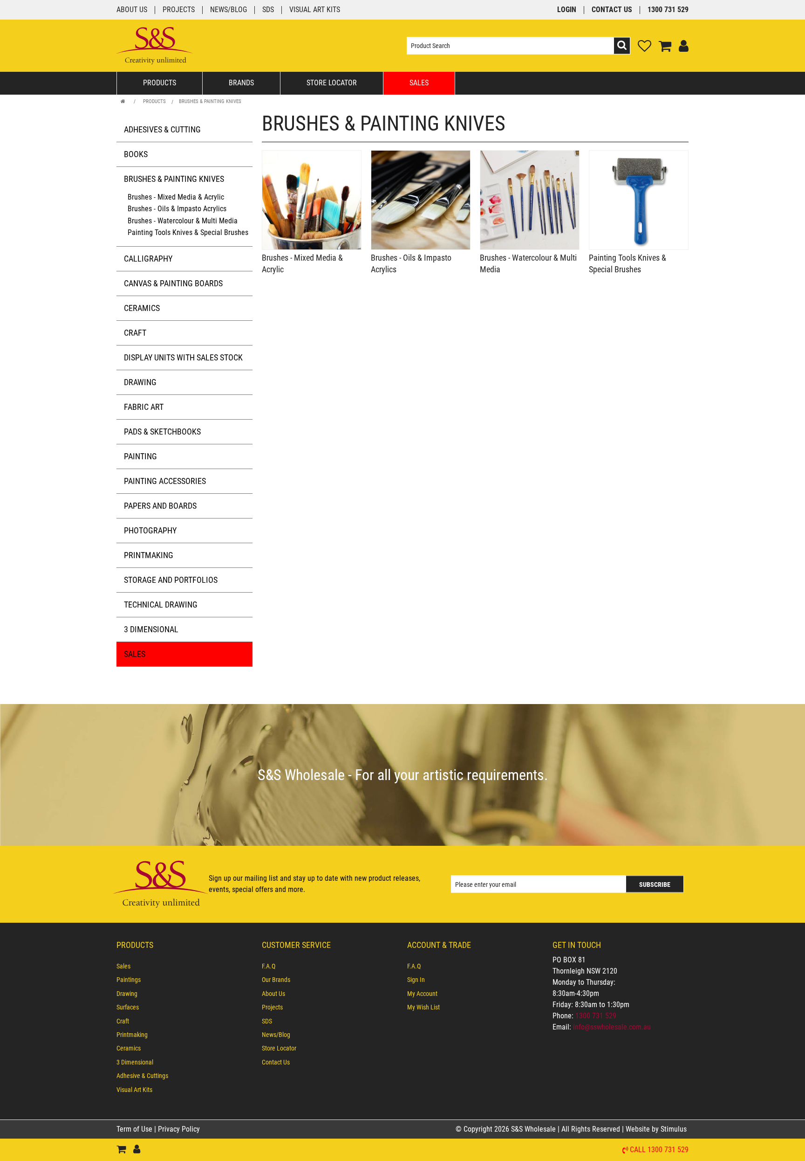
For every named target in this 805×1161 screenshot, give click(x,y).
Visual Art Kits (314, 10)
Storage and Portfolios (171, 580)
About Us (131, 10)
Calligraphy (148, 258)
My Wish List (423, 1007)
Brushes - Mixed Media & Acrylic (176, 197)
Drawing (140, 382)
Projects (179, 10)
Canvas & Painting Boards (173, 283)
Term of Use (135, 1129)
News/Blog (228, 10)
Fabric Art (144, 407)
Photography (150, 530)
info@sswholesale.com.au (612, 1027)
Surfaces (127, 1007)
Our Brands (276, 979)
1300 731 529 (668, 10)
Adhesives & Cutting (162, 129)
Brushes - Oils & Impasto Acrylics (177, 208)
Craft (135, 333)
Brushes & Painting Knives (210, 101)
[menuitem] (184, 966)
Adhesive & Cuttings (142, 1075)
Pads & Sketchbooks (162, 431)
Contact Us (612, 10)
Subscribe (654, 884)
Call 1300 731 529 (659, 1150)
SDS (268, 10)
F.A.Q (268, 966)
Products (159, 82)
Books (136, 154)
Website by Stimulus (657, 1129)
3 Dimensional (151, 629)
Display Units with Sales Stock (183, 357)
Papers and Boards (160, 506)
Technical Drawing (161, 604)
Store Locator (332, 82)
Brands (241, 82)
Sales (419, 82)
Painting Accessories (165, 481)
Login (566, 10)
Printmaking (148, 555)
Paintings (128, 979)
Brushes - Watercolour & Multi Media (183, 220)
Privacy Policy (179, 1129)
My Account (422, 993)
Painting (140, 456)
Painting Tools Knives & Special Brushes (188, 232)
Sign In (416, 979)
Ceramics (142, 308)
